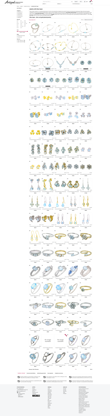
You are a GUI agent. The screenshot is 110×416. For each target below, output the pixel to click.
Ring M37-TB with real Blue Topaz (48, 347)
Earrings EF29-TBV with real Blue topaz (85, 139)
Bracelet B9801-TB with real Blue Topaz (47, 70)
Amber (49, 388)
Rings (19, 17)
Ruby (48, 406)
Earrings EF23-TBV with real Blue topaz (35, 139)
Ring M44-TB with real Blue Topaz (73, 365)
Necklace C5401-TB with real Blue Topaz (73, 70)
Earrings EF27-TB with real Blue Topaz (47, 139)
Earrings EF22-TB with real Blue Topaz (73, 122)
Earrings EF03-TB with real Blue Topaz (47, 87)
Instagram (39, 396)
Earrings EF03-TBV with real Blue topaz (60, 87)
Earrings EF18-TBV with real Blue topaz (60, 122)
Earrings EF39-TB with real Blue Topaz (60, 191)
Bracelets (64, 388)
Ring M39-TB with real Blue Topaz (86, 347)
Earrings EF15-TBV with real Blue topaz (35, 122)
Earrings (20, 13)
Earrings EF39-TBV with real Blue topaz (73, 191)
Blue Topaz (49, 400)
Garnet (49, 401)
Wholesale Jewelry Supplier (83, 393)
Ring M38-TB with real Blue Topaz (73, 347)
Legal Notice (34, 389)
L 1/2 (22, 22)
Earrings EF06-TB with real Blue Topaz (73, 87)
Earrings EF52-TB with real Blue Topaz (85, 226)
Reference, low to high (88, 19)
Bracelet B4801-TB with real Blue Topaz (85, 52)
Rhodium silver (21, 35)
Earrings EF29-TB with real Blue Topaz (73, 139)
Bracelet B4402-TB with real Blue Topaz (73, 52)
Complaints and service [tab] (59, 373)
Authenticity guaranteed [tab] (41, 373)
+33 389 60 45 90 (20, 388)
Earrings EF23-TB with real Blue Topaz (85, 122)
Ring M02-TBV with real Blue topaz (86, 295)
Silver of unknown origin (83, 403)
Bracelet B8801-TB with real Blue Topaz (35, 70)
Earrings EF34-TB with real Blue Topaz (47, 174)
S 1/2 (22, 26)
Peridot (49, 407)
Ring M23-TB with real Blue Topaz (35, 330)
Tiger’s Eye (49, 397)
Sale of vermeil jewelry (82, 391)
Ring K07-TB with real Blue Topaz (86, 278)
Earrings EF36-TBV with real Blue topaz (85, 174)
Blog (92, 3)
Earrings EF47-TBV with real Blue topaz (47, 226)
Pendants (20, 16)
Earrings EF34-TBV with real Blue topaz (60, 174)
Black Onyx (49, 393)
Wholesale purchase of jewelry (84, 392)
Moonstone (50, 389)
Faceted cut (80, 412)
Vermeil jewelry (81, 407)
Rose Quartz (50, 394)
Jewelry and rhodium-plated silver (84, 404)
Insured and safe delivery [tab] (31, 373)
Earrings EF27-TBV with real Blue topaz (60, 139)
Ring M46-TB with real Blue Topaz (86, 365)
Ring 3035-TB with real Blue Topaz (35, 35)
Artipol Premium (81, 400)
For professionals (76, 3)
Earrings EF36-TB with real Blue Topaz (73, 174)
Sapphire (49, 405)
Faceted (21, 41)
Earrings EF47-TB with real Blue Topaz (35, 226)
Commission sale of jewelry (83, 397)
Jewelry (44, 3)
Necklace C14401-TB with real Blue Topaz (60, 70)
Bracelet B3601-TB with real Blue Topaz (35, 52)
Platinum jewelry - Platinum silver (84, 405)
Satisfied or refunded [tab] (21, 373)
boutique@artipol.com (21, 391)
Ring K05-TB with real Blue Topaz (60, 278)
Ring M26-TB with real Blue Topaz (60, 330)
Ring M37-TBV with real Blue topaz (60, 347)
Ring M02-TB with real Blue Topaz (73, 295)
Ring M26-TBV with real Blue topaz (73, 330)
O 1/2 (26, 23)
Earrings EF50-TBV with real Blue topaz (73, 226)
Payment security (35, 392)
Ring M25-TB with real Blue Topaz (48, 330)
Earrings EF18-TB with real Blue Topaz (47, 122)
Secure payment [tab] (50, 373)
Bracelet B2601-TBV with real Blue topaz (73, 35)
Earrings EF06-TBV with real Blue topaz (85, 87)
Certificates (34, 393)
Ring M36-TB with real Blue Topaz (35, 347)
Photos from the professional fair (84, 406)
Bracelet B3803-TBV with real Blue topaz (60, 52)
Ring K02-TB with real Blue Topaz (48, 278)
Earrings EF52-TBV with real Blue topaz (35, 243)
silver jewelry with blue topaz (71, 12)
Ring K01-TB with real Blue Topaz (35, 278)
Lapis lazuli (49, 395)
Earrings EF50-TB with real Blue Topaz (60, 226)
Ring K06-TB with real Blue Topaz (73, 278)
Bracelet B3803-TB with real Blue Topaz (47, 52)
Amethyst (49, 392)
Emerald (49, 404)
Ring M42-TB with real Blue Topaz (48, 365)
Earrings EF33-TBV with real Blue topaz (35, 174)
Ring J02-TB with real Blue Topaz (73, 243)
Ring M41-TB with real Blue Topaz (35, 365)
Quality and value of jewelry (83, 395)
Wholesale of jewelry (82, 389)
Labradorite (50, 391)
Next (91, 369)
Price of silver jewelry (82, 394)
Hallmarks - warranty (82, 410)
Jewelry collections (82, 398)
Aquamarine (50, 403)
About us (33, 391)
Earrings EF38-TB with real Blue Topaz (35, 191)
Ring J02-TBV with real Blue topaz (86, 243)
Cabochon (21, 40)
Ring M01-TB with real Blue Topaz (35, 295)
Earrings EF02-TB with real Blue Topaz (85, 70)
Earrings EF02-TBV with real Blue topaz (35, 87)
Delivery (33, 388)
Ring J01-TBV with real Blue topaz (60, 243)
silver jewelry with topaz (39, 13)
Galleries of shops (82, 399)
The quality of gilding (82, 409)
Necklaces (20, 14)
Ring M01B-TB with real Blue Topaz (60, 295)
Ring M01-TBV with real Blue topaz (48, 295)
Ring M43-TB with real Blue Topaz (60, 365)
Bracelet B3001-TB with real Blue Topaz (85, 35)
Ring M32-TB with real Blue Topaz (86, 330)
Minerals (59, 3)
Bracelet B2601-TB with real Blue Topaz (60, 35)
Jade (48, 399)
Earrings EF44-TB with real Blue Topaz (85, 191)
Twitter (35, 396)
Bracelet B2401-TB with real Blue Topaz (47, 35)
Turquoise (49, 398)
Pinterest (37, 396)
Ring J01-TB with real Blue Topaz (48, 243)
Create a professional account (83, 388)
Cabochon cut (81, 411)
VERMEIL (52, 14)
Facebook (33, 396)
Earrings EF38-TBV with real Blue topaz (47, 191)
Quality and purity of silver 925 (84, 401)
